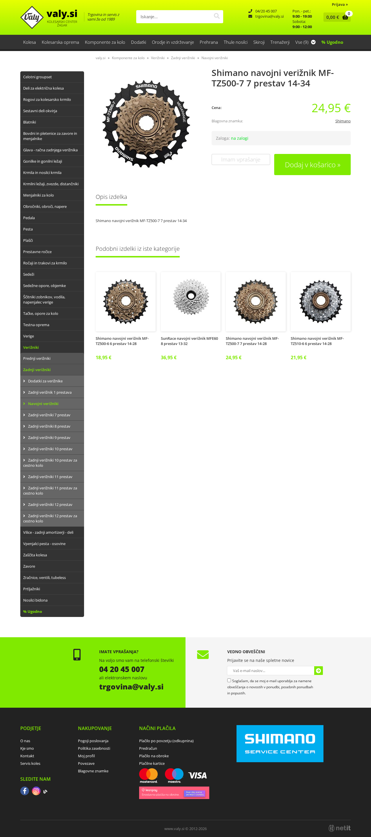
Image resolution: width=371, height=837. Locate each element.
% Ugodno (332, 42)
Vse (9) (302, 42)
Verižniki (31, 347)
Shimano (343, 121)
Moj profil (86, 755)
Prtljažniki (31, 588)
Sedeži (28, 274)
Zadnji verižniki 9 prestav (49, 437)
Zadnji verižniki (37, 369)
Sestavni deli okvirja (40, 110)
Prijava (340, 4)
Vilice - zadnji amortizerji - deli (48, 532)
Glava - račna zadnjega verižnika (50, 149)
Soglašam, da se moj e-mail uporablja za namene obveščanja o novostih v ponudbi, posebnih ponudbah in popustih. (270, 687)
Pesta (28, 229)
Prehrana (209, 42)
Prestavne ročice (37, 251)
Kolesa (29, 42)
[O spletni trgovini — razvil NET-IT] (340, 828)
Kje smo (27, 748)
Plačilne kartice (152, 763)
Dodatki (138, 42)
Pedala (29, 217)
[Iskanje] (216, 16)
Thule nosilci (236, 42)
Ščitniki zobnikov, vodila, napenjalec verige (44, 299)
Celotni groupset (37, 76)
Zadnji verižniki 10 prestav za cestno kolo (50, 462)
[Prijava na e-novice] (318, 670)
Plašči (28, 240)
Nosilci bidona (35, 600)
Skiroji (259, 42)
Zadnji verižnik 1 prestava (50, 392)
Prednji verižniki (36, 358)
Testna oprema (36, 324)
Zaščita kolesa (35, 555)
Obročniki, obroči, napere (45, 206)
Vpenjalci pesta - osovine (44, 543)
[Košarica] (335, 17)
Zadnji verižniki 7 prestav (49, 414)
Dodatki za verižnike (45, 381)
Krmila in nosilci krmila (42, 172)
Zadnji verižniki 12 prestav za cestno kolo (50, 518)
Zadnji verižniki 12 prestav (50, 504)
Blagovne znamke (93, 771)
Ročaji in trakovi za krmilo (45, 263)
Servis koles (30, 763)
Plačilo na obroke (154, 755)
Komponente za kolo (105, 42)
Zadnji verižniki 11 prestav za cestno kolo (50, 490)
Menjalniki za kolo (38, 195)
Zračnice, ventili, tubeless (44, 577)
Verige (28, 336)
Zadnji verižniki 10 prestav (50, 448)
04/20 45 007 (266, 11)
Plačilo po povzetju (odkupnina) (166, 740)
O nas (25, 740)
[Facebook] (24, 791)
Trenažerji (280, 42)
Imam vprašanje (240, 159)
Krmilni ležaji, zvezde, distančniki (51, 183)
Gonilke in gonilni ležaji (42, 161)
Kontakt (27, 755)
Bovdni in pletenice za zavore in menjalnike (50, 136)
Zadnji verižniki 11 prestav (50, 476)
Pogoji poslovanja (93, 740)
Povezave (86, 763)
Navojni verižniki (43, 403)
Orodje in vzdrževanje (173, 42)
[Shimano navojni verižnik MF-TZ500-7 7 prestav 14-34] (148, 124)
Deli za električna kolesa (43, 88)
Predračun (148, 748)
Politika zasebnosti (94, 748)
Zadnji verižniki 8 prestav (49, 426)
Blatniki (29, 122)
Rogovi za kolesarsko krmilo (47, 99)
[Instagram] (36, 791)
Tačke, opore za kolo (40, 313)
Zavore (29, 566)
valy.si (101, 57)
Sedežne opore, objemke (44, 285)
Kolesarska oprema (60, 42)
